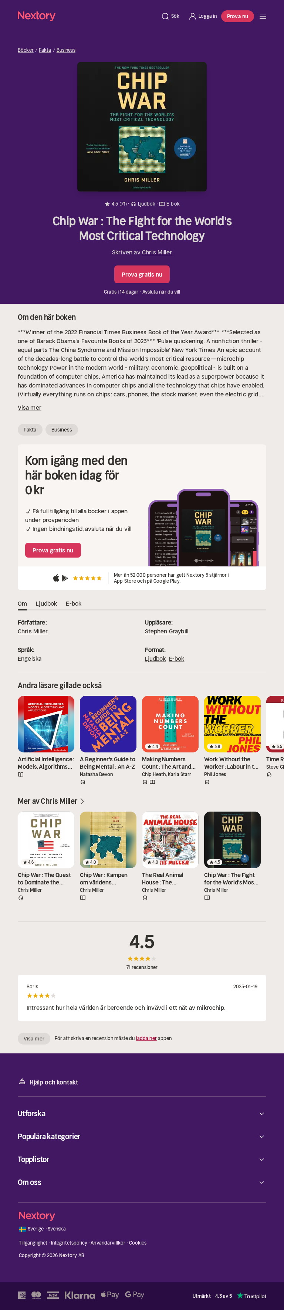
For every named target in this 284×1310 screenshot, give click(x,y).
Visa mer (29, 407)
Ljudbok (155, 658)
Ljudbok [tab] (46, 603)
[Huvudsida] (263, 16)
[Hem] (87, 16)
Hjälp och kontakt (54, 1082)
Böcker (26, 50)
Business (66, 50)
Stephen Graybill (167, 631)
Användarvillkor (108, 1243)
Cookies (138, 1243)
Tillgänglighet (33, 1243)
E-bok (177, 658)
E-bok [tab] (73, 603)
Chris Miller (157, 252)
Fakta (45, 50)
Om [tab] (22, 603)
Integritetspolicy (69, 1243)
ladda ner (146, 1038)
